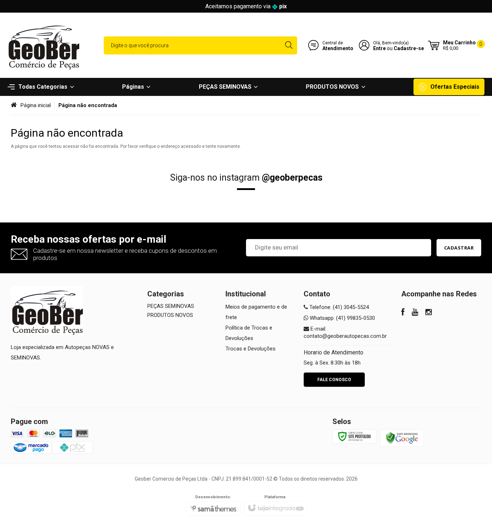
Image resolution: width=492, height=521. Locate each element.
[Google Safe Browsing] (402, 437)
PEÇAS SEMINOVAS (170, 306)
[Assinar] (459, 247)
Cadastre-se (409, 48)
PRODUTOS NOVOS (170, 315)
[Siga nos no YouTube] (415, 313)
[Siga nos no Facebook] (402, 313)
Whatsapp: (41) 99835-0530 (341, 318)
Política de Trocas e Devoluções (248, 332)
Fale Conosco (334, 379)
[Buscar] (288, 45)
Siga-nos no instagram (246, 177)
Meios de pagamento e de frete (256, 312)
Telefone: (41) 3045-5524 (338, 307)
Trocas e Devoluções (250, 348)
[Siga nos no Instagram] (428, 313)
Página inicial (36, 105)
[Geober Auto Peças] (43, 45)
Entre (379, 48)
